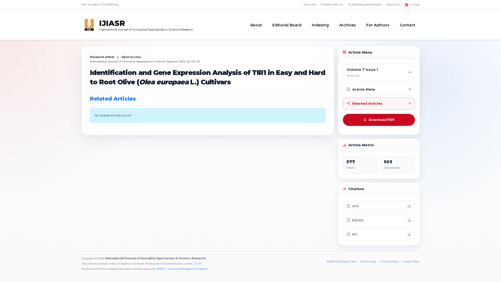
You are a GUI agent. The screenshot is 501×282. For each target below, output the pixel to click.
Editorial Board (286, 25)
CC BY (198, 263)
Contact (407, 25)
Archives (347, 25)
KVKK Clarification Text (341, 261)
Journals (309, 4)
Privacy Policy (389, 261)
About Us (392, 4)
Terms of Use (368, 261)
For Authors (377, 25)
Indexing (320, 25)
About (256, 25)
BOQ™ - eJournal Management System (182, 269)
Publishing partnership (364, 4)
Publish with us (332, 4)
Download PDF (382, 120)
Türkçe (414, 4)
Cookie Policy (411, 261)
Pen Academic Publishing (99, 4)
